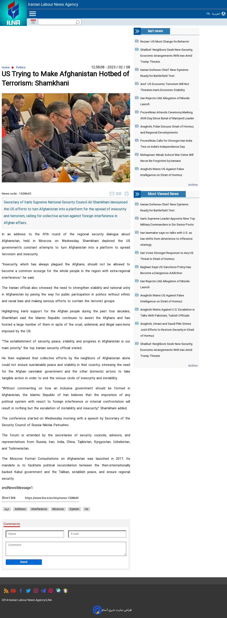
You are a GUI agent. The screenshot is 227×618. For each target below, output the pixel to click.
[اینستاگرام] (35, 591)
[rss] (5, 591)
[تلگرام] (42, 591)
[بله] (57, 591)
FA (208, 14)
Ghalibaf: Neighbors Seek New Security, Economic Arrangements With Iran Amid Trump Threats (166, 56)
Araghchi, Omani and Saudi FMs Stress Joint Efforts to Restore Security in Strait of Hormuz (167, 330)
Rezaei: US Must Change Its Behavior (164, 42)
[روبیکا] (64, 591)
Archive (193, 185)
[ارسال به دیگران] (112, 193)
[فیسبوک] (19, 591)
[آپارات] (49, 591)
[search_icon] (78, 22)
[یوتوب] (12, 591)
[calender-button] (33, 21)
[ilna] (13, 13)
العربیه (216, 14)
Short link (9, 498)
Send (23, 562)
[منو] (32, 13)
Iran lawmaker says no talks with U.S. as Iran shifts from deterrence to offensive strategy (166, 239)
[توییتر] (27, 591)
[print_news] (126, 193)
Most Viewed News (163, 194)
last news (155, 31)
